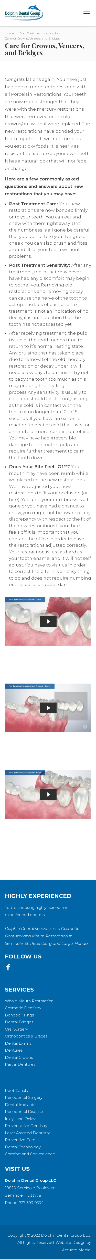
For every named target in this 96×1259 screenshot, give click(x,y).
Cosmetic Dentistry (23, 1007)
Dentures (14, 1050)
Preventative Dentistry (26, 1125)
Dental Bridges (19, 1022)
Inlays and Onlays (21, 1118)
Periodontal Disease (24, 1111)
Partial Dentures (20, 1064)
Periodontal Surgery (23, 1097)
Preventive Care (20, 1139)
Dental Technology (23, 1147)
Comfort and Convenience (30, 1153)
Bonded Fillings (19, 1015)
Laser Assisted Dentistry (27, 1132)
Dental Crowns (19, 1057)
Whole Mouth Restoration (29, 1000)
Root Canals (16, 1090)
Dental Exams (18, 1043)
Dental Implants (20, 1104)
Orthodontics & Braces (26, 1036)
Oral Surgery (16, 1029)
